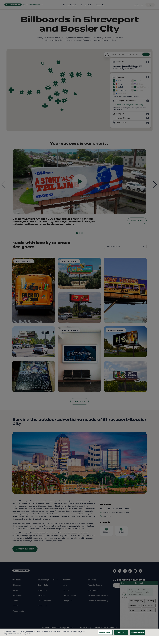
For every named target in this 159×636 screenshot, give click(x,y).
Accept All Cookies (137, 632)
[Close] (155, 632)
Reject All (121, 632)
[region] (79, 632)
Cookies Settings (105, 632)
